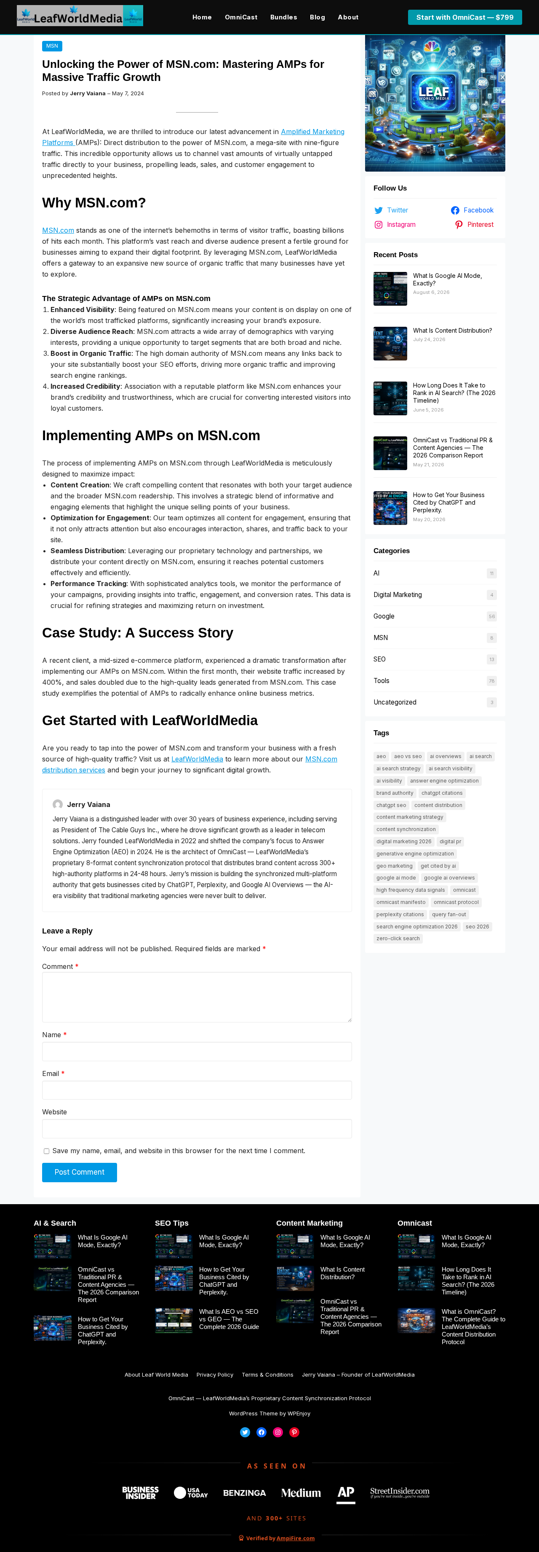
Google (384, 616)
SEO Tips (172, 1223)
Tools (382, 681)
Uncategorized (395, 702)
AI (376, 573)
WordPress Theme (253, 1413)
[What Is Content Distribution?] (390, 344)
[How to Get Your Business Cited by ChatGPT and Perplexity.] (390, 508)
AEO (381, 756)
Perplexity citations (400, 914)
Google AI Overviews (449, 877)
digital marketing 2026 (404, 841)
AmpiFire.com (296, 1538)
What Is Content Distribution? (452, 330)
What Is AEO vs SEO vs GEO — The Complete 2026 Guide (229, 1319)
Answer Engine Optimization (444, 780)
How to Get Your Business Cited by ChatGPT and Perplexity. (449, 502)
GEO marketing (394, 866)
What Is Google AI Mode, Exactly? (103, 1241)
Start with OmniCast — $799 (465, 17)
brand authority (395, 793)
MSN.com (58, 230)
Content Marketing (309, 1223)
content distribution (438, 805)
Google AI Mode (396, 877)
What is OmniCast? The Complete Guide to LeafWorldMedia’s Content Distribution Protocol (473, 1326)
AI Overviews (446, 756)
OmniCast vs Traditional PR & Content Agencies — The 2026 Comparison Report (453, 447)
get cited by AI (438, 866)
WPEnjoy (299, 1413)
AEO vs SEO (408, 756)
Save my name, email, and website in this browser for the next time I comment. (178, 1150)
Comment (60, 966)
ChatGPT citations (442, 793)
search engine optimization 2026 (417, 926)
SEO (380, 659)
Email (53, 1073)
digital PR (450, 841)
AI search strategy (398, 768)
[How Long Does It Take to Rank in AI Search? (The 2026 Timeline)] (390, 399)
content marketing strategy (409, 817)
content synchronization (406, 829)
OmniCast (241, 17)
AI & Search (55, 1223)
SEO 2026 (477, 926)
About (348, 17)
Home (202, 17)
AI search (481, 756)
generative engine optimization (415, 853)
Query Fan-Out (449, 914)
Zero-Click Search (398, 938)
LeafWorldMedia (197, 759)
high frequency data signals (410, 890)
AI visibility (389, 780)
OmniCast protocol (456, 902)
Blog (317, 17)
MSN (52, 46)
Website (54, 1112)
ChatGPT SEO (391, 805)
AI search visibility (450, 768)
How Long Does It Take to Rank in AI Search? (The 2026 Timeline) (454, 393)
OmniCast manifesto (401, 902)
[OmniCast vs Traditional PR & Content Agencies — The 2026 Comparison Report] (390, 453)
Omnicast (415, 1223)
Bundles (284, 17)
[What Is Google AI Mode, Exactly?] (390, 289)
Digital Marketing (398, 595)
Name (54, 1034)
